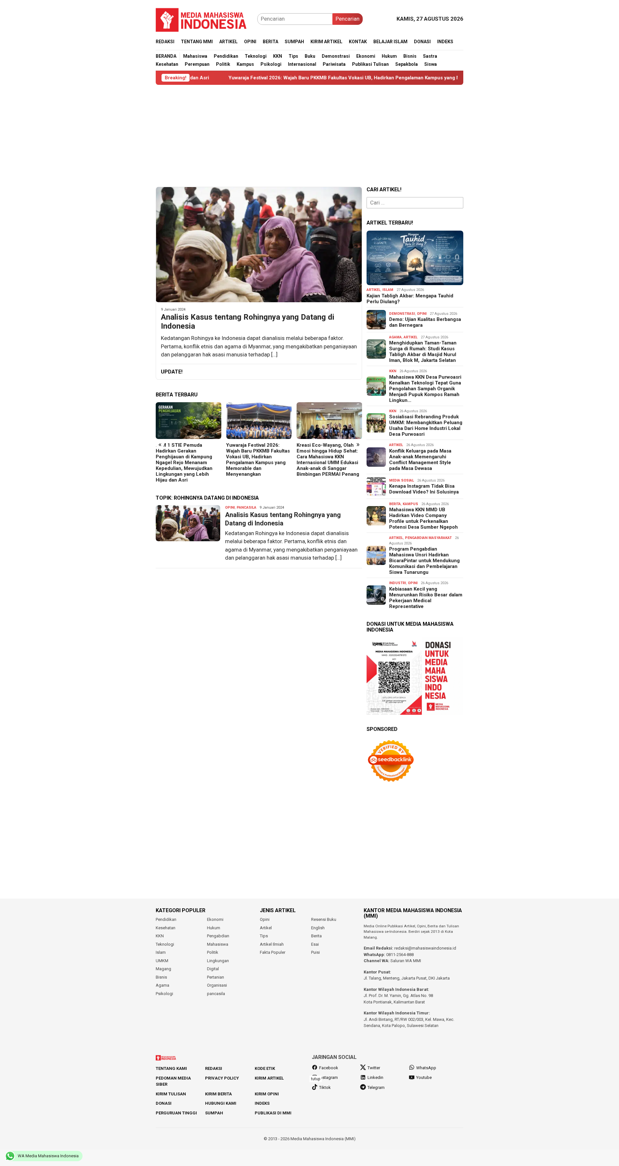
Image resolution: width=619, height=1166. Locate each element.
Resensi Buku (323, 919)
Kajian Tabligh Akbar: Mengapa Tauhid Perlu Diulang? (410, 298)
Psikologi (164, 993)
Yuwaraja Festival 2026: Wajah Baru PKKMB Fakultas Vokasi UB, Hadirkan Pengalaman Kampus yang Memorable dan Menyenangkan (318, 78)
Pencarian (347, 18)
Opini (230, 507)
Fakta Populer (272, 952)
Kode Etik (265, 1068)
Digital (213, 968)
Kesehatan (165, 927)
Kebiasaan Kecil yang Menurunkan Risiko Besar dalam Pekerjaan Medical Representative (425, 597)
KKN (392, 371)
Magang (163, 968)
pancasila (216, 993)
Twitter (374, 1067)
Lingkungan (218, 960)
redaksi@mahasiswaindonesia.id (425, 948)
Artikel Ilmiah (272, 944)
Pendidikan (166, 919)
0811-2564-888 (400, 954)
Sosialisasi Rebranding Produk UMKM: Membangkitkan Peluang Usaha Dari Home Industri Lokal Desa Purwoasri (425, 425)
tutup (315, 1079)
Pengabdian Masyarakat (428, 538)
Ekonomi (215, 919)
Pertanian (215, 977)
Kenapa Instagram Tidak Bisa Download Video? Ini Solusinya (424, 489)
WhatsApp (426, 1067)
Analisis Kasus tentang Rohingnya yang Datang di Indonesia (247, 322)
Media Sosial (401, 480)
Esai (315, 944)
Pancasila (246, 507)
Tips (264, 935)
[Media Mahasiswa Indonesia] (204, 18)
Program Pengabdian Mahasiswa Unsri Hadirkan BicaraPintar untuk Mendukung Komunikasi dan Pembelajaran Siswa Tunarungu (424, 560)
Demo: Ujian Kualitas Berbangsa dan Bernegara (425, 322)
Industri (397, 583)
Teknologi (165, 944)
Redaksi (213, 1068)
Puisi (315, 952)
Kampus (410, 504)
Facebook (328, 1067)
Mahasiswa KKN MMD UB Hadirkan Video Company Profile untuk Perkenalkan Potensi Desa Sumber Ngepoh (423, 518)
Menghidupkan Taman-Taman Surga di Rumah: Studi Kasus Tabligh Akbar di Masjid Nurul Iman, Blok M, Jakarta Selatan (423, 351)
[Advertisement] (309, 136)
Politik (212, 952)
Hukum (213, 927)
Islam (387, 290)
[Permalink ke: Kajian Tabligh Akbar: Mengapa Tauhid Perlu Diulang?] (415, 258)
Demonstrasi (402, 314)
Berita (395, 504)
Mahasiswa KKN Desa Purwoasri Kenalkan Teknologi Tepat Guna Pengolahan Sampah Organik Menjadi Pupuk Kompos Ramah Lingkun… (425, 388)
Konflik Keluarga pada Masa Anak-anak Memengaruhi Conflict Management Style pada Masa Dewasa (420, 459)
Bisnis (161, 977)
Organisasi (217, 985)
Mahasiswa (217, 944)
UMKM (162, 960)
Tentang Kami (171, 1068)
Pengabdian (218, 935)
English (318, 927)
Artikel (373, 290)
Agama (395, 337)
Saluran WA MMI (405, 960)
